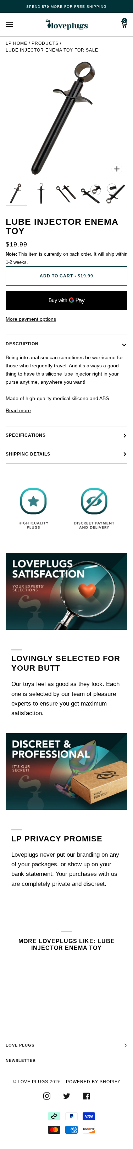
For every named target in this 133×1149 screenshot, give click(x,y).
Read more (18, 410)
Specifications (26, 435)
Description (22, 343)
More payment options (31, 319)
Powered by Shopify (93, 1081)
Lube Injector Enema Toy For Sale (52, 50)
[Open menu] (16, 24)
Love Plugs (33, 1081)
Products (45, 43)
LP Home (16, 43)
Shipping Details (28, 454)
